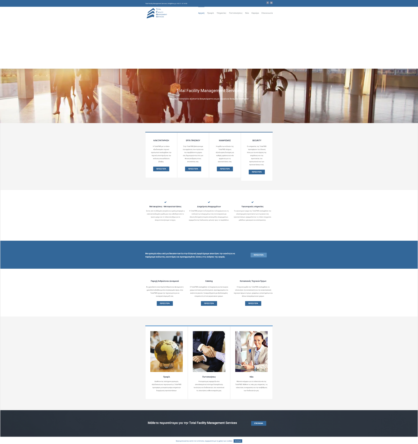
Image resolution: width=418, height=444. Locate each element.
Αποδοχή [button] (238, 441)
